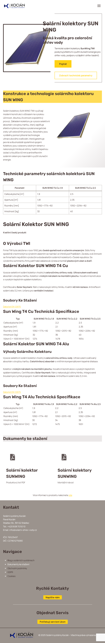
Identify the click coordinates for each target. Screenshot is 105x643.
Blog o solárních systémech (20, 560)
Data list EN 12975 (12, 306)
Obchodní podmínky (17, 568)
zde (70, 495)
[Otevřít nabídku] (99, 5)
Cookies (11, 576)
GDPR (10, 572)
